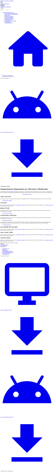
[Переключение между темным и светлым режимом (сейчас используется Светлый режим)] (2, 8)
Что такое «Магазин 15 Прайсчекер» (11, 13)
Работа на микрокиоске (9, 17)
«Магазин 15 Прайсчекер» (14, 191)
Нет (3, 243)
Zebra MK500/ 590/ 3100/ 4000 (8, 252)
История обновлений (8, 22)
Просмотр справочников (9, 18)
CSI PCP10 (4, 249)
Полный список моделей (27, 194)
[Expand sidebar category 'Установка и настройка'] (13, 16)
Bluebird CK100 (5, 250)
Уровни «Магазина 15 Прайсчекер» (11, 14)
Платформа (2, 6)
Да (1, 243)
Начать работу (7, 15)
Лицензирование (7, 6)
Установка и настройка (9, 16)
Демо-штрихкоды (8, 21)
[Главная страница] (28, 74)
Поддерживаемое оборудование (10, 20)
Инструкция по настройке (7, 200)
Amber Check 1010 (6, 248)
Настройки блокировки (7, 224)
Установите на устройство (20, 229)
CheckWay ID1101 (6, 254)
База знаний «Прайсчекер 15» (8, 12)
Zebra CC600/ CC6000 (6, 253)
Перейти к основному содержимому (7, 0)
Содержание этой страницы (5, 186)
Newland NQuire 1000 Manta (8, 251)
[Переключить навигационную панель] (1, 2)
